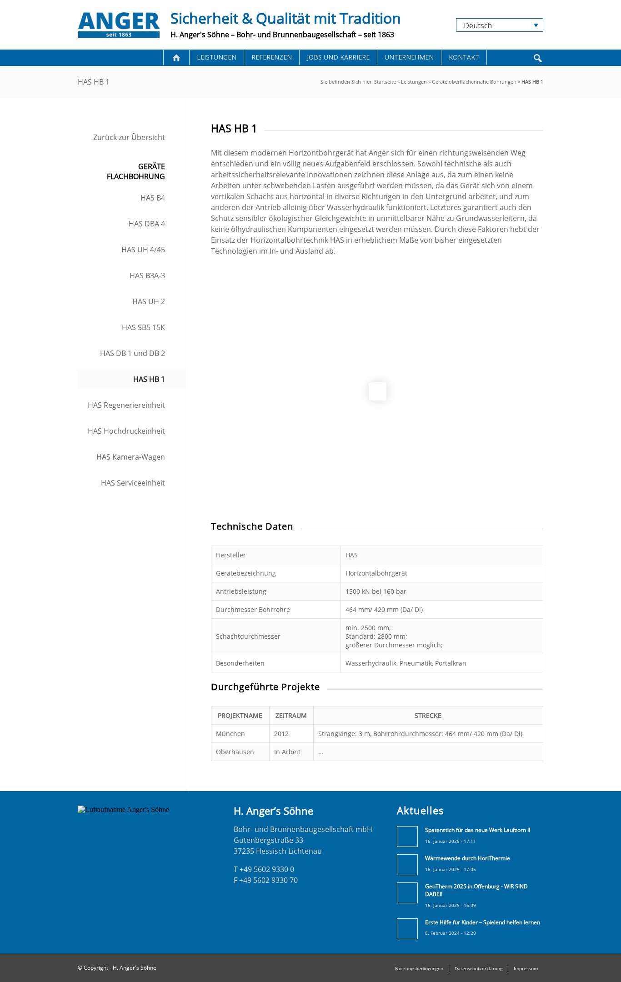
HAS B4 (152, 198)
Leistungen (216, 57)
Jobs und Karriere (338, 57)
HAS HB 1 (149, 379)
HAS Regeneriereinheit (126, 405)
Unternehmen (409, 57)
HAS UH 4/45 (143, 250)
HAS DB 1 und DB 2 (132, 353)
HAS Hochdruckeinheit (126, 431)
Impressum (526, 968)
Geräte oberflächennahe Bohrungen (474, 81)
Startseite (385, 81)
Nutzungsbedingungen (419, 968)
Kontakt (464, 57)
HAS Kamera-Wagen (130, 457)
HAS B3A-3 (147, 276)
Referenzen (271, 57)
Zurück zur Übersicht (129, 137)
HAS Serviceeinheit (133, 483)
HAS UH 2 (148, 301)
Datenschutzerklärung (478, 968)
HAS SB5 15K (143, 327)
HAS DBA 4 (147, 224)
